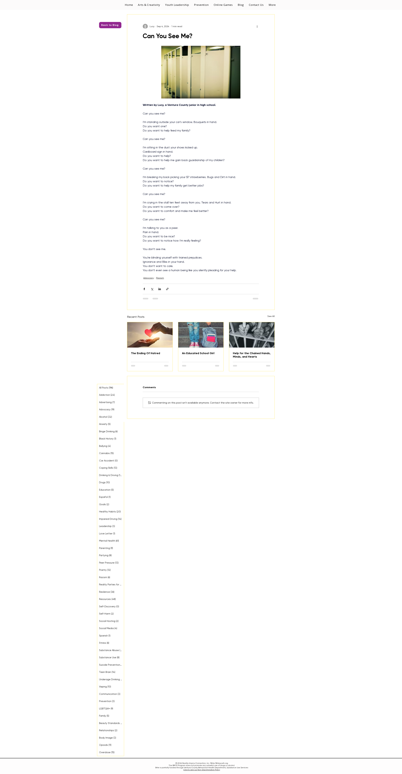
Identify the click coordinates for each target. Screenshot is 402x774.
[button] (177, 4)
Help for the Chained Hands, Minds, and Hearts (252, 354)
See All (271, 316)
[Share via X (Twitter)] (151, 288)
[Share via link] (167, 288)
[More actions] (257, 26)
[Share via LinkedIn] (159, 288)
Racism (160, 278)
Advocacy (148, 278)
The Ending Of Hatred (145, 353)
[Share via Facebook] (144, 288)
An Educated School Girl (198, 353)
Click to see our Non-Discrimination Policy (201, 770)
